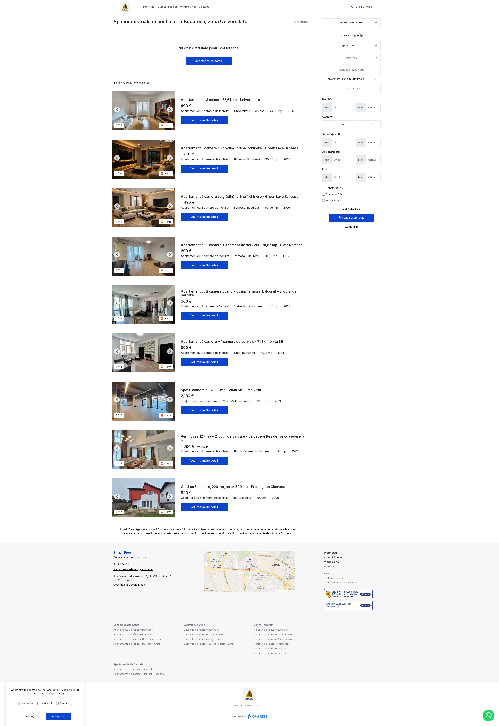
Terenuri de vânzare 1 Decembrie (273, 634)
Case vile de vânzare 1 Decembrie (203, 634)
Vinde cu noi (188, 6)
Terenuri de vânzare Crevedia (271, 653)
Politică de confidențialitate (340, 582)
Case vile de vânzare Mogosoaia (202, 639)
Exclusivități (333, 200)
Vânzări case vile (194, 624)
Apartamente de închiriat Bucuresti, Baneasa (138, 673)
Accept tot (58, 716)
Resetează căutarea (208, 61)
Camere (327, 116)
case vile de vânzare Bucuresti (143, 533)
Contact (204, 6)
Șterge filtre (351, 226)
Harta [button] (167, 125)
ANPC (327, 573)
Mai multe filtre (351, 208)
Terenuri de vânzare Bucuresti (271, 629)
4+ (372, 124)
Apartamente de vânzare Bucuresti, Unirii (136, 643)
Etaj (324, 169)
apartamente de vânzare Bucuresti (275, 529)
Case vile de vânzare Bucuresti (201, 629)
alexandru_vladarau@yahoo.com (133, 569)
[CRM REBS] (257, 716)
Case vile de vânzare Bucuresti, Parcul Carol (209, 643)
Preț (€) (327, 99)
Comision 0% (334, 194)
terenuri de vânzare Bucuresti (225, 533)
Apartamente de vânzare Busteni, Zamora (137, 639)
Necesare (28, 703)
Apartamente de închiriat (128, 664)
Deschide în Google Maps (129, 584)
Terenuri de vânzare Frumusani (271, 643)
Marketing (66, 703)
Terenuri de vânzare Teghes (270, 648)
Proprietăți (148, 6)
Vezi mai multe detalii (204, 120)
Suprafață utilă (331, 134)
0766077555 (364, 6)
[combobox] (351, 45)
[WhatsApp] (488, 715)
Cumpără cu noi (167, 6)
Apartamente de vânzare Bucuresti (133, 629)
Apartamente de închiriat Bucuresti (133, 669)
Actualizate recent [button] (351, 22)
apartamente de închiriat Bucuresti (185, 533)
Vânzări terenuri (263, 624)
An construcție (331, 151)
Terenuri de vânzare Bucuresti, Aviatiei (275, 639)
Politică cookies (333, 578)
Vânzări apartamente (126, 624)
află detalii (53, 689)
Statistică (46, 703)
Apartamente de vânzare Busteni (132, 634)
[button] (117, 109)
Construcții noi (334, 187)
